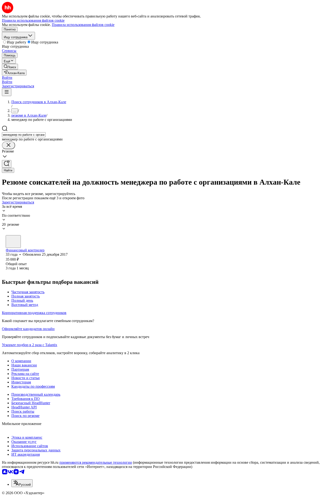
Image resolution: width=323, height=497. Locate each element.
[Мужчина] (13, 241)
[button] (7, 78)
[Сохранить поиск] (6, 164)
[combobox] (24, 134)
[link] (10, 67)
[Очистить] (8, 145)
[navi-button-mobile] (6, 92)
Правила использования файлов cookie (83, 25)
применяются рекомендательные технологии (95, 462)
